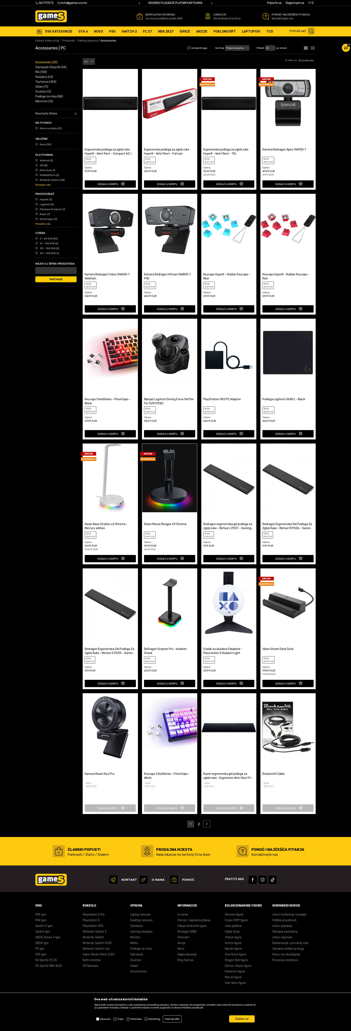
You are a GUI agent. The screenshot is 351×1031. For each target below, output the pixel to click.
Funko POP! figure (236, 920)
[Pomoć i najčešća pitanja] (265, 16)
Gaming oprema (88, 40)
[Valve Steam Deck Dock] (288, 603)
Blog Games (186, 960)
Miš (41, 72)
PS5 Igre (40, 914)
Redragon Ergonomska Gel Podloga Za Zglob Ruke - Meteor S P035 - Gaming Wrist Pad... (109, 651)
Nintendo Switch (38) (52, 180)
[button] (303, 31)
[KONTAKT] (113, 880)
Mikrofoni (44, 101)
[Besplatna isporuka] (140, 16)
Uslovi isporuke (282, 937)
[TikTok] (273, 880)
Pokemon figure (235, 971)
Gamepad (136, 954)
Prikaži (260, 48)
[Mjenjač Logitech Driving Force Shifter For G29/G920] (169, 353)
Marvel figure (233, 977)
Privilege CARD (187, 931)
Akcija (181, 943)
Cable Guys (232, 931)
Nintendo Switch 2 (94, 931)
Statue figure (233, 937)
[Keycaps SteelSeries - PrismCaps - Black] (110, 353)
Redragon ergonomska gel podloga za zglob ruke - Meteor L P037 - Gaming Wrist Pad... (227, 526)
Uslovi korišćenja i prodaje (289, 914)
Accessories (46, 62)
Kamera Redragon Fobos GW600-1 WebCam (107, 276)
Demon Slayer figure (238, 966)
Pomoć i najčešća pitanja (194, 920)
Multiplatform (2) (49, 175)
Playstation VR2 (93, 926)
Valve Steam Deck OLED (98, 954)
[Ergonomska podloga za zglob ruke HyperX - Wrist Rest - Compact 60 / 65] (110, 103)
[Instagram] (263, 880)
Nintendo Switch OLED (97, 943)
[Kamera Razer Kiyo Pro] (110, 727)
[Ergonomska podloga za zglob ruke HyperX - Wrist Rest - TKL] (229, 103)
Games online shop (47, 40)
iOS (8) (44, 165)
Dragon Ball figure (236, 960)
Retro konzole (92, 960)
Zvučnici (43, 91)
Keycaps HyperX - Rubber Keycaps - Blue (226, 276)
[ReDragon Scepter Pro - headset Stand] (169, 603)
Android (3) (46, 160)
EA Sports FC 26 (46, 960)
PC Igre (39, 948)
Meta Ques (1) (47, 170)
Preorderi (183, 937)
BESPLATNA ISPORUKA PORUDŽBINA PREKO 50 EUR (175, 3)
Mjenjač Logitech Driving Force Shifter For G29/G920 (169, 401)
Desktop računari (141, 920)
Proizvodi (68, 40)
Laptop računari (140, 914)
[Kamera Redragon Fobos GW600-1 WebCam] (110, 228)
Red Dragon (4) (48, 219)
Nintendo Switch (93, 937)
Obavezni (105, 1019)
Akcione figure (234, 914)
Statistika (136, 1019)
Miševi (134, 943)
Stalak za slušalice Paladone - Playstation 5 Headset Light (222, 651)
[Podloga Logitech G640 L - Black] (288, 353)
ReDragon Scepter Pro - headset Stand (165, 651)
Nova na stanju (51, 128)
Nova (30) (45, 144)
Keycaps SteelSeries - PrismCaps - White (167, 776)
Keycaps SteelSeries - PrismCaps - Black (107, 401)
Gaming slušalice (141, 931)
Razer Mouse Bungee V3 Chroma (165, 524)
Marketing (154, 1019)
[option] (175, 3)
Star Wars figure (235, 983)
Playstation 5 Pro (94, 914)
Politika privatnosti (284, 920)
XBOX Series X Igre (47, 937)
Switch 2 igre (43, 926)
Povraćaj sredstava (285, 960)
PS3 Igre (40, 954)
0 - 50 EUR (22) (48, 238)
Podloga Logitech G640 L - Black (283, 399)
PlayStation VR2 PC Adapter (222, 399)
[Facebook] (253, 880)
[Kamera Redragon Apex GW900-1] (288, 103)
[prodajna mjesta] (147, 851)
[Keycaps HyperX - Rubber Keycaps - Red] (288, 228)
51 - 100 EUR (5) (49, 243)
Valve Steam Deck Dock (278, 649)
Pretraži (56, 279)
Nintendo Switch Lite (96, 948)
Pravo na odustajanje (286, 954)
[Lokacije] (208, 16)
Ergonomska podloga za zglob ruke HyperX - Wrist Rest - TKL (225, 151)
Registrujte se (295, 3)
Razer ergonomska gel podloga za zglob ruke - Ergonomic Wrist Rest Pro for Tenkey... (228, 776)
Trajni (120, 1019)
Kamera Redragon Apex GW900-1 (284, 149)
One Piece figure (235, 954)
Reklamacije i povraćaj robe (290, 943)
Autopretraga (199, 48)
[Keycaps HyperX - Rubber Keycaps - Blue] (229, 228)
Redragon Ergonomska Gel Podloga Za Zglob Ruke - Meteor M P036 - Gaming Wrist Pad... (287, 526)
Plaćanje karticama (284, 931)
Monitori (135, 937)
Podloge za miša (49, 96)
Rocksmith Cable (273, 774)
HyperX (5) (46, 199)
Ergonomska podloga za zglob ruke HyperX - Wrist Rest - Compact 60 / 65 (108, 152)
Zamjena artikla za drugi (288, 948)
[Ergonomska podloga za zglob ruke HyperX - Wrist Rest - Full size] (169, 103)
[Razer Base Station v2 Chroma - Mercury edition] (110, 478)
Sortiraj (219, 48)
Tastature (45, 82)
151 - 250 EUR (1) (49, 253)
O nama (183, 914)
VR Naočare (90, 966)
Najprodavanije (187, 954)
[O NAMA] (144, 880)
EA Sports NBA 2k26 (48, 966)
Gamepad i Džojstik (50, 67)
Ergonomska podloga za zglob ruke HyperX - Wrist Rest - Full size (166, 151)
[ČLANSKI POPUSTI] (59, 851)
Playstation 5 (91, 920)
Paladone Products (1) (52, 209)
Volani (41, 86)
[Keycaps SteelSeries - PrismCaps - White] (169, 727)
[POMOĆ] (174, 880)
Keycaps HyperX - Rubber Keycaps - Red (285, 276)
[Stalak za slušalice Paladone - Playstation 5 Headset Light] (229, 603)
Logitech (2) (47, 204)
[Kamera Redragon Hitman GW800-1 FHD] (169, 228)
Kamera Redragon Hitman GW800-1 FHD (167, 276)
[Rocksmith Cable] (288, 727)
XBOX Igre (42, 943)
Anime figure (233, 943)
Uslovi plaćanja (282, 926)
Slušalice (44, 77)
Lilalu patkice (233, 926)
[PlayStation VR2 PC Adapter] (229, 353)
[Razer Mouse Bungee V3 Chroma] (169, 478)
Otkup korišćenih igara (192, 926)
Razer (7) (45, 214)
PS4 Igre (40, 920)
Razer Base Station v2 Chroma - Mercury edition (106, 526)
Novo (181, 948)
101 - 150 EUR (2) (49, 248)
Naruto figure (233, 948)
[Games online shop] (51, 16)
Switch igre (42, 931)
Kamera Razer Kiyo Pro (99, 774)
